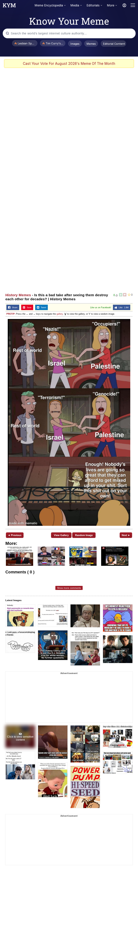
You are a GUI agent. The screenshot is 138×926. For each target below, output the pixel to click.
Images (74, 43)
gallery (60, 314)
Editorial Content (114, 43)
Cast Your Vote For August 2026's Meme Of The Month (69, 63)
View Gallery (61, 535)
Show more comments (69, 588)
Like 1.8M (123, 307)
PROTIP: (10, 314)
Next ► (126, 535)
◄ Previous (14, 535)
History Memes (18, 295)
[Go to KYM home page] (9, 6)
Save (28, 307)
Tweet (42, 307)
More (110, 5)
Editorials (93, 5)
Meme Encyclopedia (49, 5)
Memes (91, 43)
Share (14, 307)
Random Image (84, 535)
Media (75, 5)
